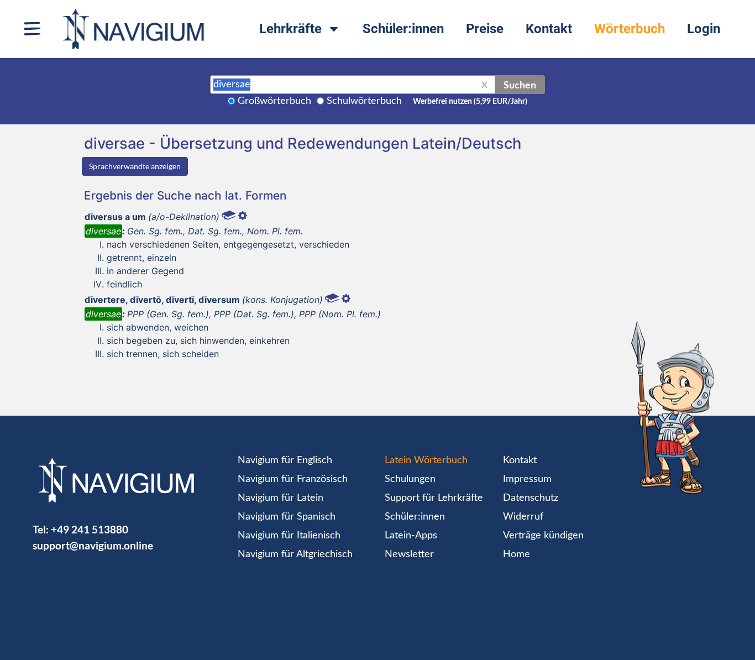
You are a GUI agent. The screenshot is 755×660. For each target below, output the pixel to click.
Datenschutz (530, 498)
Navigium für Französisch (293, 479)
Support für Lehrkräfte (434, 498)
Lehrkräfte (290, 28)
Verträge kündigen (543, 536)
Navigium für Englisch (285, 460)
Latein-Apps (411, 536)
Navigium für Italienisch (289, 536)
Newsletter (409, 554)
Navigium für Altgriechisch (295, 554)
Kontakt (549, 28)
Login (703, 28)
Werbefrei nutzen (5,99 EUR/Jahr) (470, 102)
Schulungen (410, 479)
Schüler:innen (403, 28)
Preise (485, 28)
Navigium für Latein (280, 498)
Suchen (520, 84)
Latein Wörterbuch (426, 460)
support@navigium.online (93, 545)
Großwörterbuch (274, 101)
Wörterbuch (629, 28)
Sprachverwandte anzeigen (135, 166)
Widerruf (523, 517)
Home (516, 554)
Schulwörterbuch (364, 101)
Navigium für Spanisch (286, 517)
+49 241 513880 (89, 529)
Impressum (527, 479)
